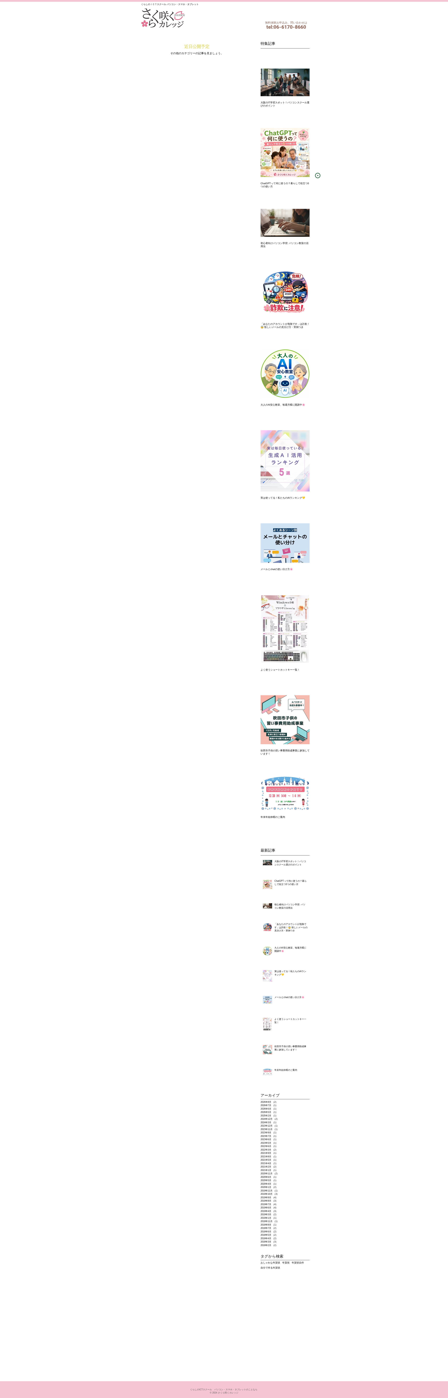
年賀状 (286, 1262)
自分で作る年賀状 (270, 1267)
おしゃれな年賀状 (270, 1262)
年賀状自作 (298, 1262)
